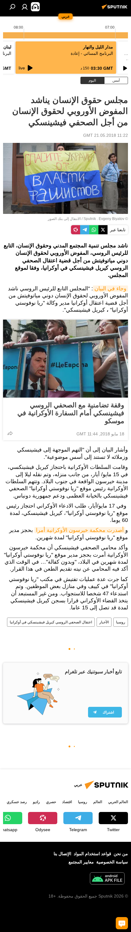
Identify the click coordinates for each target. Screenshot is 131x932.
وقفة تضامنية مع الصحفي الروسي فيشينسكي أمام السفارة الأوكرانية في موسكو (70, 413)
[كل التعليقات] (122, 923)
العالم (97, 802)
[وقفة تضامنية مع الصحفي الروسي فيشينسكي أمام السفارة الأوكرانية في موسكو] (65, 359)
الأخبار (104, 622)
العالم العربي (118, 802)
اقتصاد (67, 802)
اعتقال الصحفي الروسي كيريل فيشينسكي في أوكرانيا (51, 622)
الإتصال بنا (62, 853)
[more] (10, 433)
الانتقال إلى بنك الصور (64, 219)
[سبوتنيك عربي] (115, 9)
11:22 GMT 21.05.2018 (105, 135)
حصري (51, 802)
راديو (36, 802)
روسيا (120, 622)
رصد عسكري (17, 802)
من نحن (121, 853)
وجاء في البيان (110, 288)
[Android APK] (107, 879)
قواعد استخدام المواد (92, 853)
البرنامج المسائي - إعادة (92, 53)
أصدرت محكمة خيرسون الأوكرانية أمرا (80, 530)
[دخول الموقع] (25, 7)
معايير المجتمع (81, 861)
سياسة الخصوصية (112, 861)
